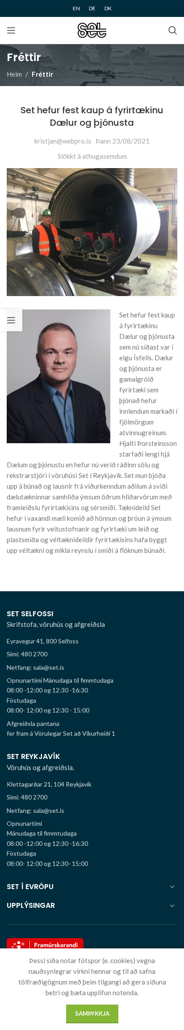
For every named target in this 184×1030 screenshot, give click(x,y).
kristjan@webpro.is (62, 141)
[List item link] (92, 654)
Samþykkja (92, 1013)
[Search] (173, 30)
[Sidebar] (11, 320)
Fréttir (42, 74)
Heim (14, 74)
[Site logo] (92, 29)
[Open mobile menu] (11, 30)
